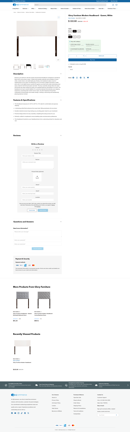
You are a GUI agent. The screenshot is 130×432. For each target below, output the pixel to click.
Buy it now (92, 59)
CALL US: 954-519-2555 (103, 400)
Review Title (37, 153)
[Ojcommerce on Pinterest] (25, 412)
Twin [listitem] (75, 36)
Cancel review (32, 210)
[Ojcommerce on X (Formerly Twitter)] (28, 412)
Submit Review (43, 210)
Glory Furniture (71, 18)
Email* (37, 191)
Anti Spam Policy (56, 403)
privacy (38, 206)
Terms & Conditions (78, 411)
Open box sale (114, 1)
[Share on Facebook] (73, 77)
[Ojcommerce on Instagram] (18, 412)
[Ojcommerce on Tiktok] (21, 412)
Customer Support (102, 397)
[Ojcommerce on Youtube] (15, 412)
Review (37, 159)
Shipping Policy (77, 405)
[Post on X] (84, 77)
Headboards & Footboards (41, 12)
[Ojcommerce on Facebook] (12, 412)
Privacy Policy (55, 400)
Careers (54, 405)
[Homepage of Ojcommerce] (21, 4)
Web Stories (55, 408)
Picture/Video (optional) (38, 171)
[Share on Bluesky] (87, 77)
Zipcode (70, 66)
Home (15, 12)
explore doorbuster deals (102, 1)
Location (37, 197)
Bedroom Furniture (21, 12)
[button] (33, 150)
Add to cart (101, 55)
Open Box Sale (77, 397)
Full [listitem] (78, 36)
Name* (37, 184)
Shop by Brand (77, 400)
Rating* (37, 147)
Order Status (77, 403)
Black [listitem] (70, 31)
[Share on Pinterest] (80, 77)
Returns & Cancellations (80, 408)
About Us (54, 397)
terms (53, 205)
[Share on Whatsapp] (76, 77)
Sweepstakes (77, 413)
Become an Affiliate (57, 411)
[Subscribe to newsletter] (116, 415)
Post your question (38, 248)
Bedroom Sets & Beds (30, 12)
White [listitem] (75, 31)
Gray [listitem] (79, 31)
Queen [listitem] (70, 36)
